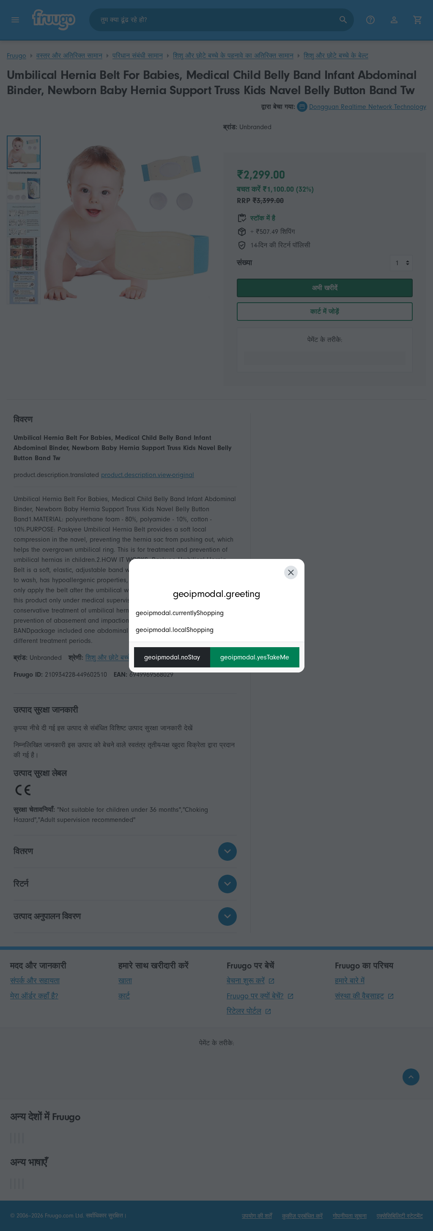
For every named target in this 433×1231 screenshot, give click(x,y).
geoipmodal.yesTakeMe (254, 657)
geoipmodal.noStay (172, 657)
